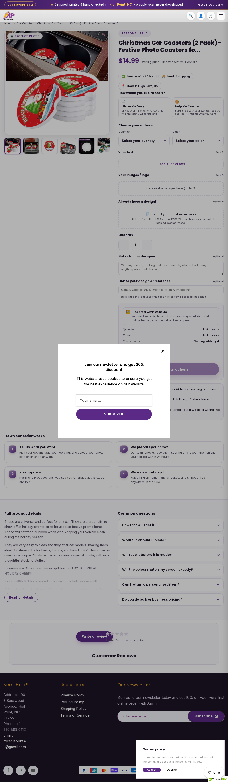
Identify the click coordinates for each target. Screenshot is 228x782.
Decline (172, 769)
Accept (151, 769)
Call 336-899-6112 (20, 4)
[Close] (162, 351)
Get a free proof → (211, 4)
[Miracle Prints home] (9, 15)
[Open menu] (221, 16)
